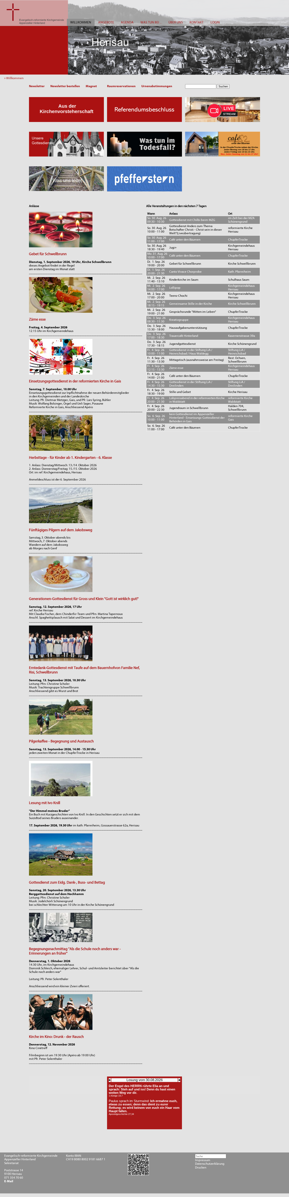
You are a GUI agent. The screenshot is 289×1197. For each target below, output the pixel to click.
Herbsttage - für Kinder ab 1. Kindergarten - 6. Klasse (70, 457)
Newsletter (37, 86)
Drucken (200, 1167)
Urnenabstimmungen (156, 86)
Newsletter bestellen (65, 86)
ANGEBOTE (106, 22)
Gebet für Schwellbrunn (48, 254)
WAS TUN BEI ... (151, 22)
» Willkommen (14, 78)
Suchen (223, 86)
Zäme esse (37, 319)
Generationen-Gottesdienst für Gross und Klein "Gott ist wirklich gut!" (84, 599)
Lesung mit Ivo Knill (44, 803)
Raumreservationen (121, 86)
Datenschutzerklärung (209, 1164)
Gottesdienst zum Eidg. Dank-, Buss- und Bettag (67, 882)
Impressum (202, 1160)
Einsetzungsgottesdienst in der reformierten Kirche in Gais (75, 381)
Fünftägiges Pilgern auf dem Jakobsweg (60, 530)
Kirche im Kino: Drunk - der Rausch (56, 1037)
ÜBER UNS (175, 22)
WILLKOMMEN (80, 22)
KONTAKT (197, 22)
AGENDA (127, 22)
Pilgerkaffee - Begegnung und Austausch (61, 741)
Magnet (91, 86)
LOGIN (215, 22)
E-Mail (8, 1181)
